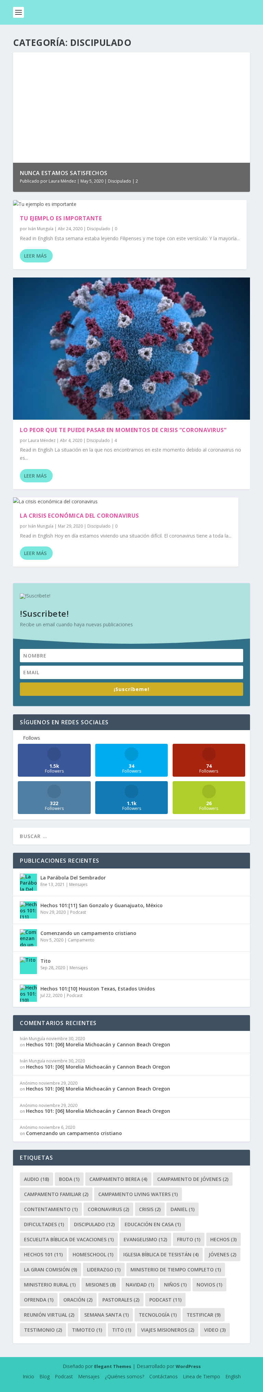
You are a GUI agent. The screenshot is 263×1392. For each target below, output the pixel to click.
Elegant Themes (112, 1366)
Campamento (81, 940)
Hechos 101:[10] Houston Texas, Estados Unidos (97, 988)
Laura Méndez (62, 181)
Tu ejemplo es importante (61, 218)
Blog (44, 1376)
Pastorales (120, 1299)
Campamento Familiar (56, 1194)
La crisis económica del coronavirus (79, 515)
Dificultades (44, 1224)
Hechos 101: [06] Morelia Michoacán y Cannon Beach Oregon (98, 1044)
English (233, 1376)
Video (215, 1330)
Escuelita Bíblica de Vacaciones (69, 1239)
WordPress (188, 1366)
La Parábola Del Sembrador (73, 877)
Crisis (150, 1209)
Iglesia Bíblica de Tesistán (161, 1254)
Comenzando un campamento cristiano (88, 933)
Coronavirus (108, 1209)
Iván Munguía (40, 229)
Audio (36, 1179)
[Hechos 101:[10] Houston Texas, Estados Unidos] (28, 993)
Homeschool (93, 1254)
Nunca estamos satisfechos (64, 173)
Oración (77, 1299)
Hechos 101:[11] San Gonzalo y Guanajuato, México (101, 905)
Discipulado (119, 181)
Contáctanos (163, 1376)
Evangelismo (145, 1239)
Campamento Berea (118, 1179)
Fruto (188, 1239)
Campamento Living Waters (138, 1194)
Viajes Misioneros (167, 1330)
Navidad (140, 1284)
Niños (175, 1284)
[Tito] (28, 965)
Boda (69, 1179)
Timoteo (87, 1330)
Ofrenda (38, 1299)
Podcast (78, 912)
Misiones (101, 1284)
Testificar (204, 1314)
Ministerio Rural (50, 1284)
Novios (209, 1284)
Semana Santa (106, 1314)
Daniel (183, 1209)
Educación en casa (153, 1224)
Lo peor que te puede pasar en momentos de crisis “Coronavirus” (123, 430)
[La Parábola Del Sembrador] (28, 882)
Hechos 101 (43, 1254)
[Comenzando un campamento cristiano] (28, 937)
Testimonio (43, 1330)
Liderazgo (104, 1269)
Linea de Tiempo (201, 1376)
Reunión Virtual (49, 1314)
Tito (45, 961)
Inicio (28, 1376)
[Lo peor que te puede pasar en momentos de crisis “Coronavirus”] (131, 348)
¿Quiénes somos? (124, 1376)
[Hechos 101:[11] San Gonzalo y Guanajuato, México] (28, 910)
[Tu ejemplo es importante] (130, 204)
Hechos (223, 1239)
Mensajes (78, 884)
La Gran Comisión (50, 1269)
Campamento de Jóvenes (192, 1179)
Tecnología (158, 1314)
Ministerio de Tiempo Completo (175, 1269)
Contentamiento (51, 1209)
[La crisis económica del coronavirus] (125, 501)
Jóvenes (222, 1254)
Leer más (35, 255)
